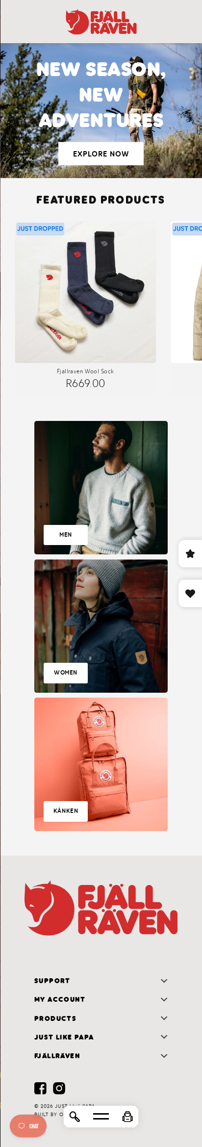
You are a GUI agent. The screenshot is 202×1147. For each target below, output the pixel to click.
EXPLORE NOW (101, 153)
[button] (127, 1116)
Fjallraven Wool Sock (85, 371)
